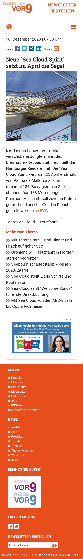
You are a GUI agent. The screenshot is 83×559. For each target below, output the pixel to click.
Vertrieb (16, 427)
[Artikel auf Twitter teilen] (25, 49)
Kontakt (16, 378)
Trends (15, 441)
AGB (13, 401)
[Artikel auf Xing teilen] (32, 49)
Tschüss (16, 446)
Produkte (16, 436)
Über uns (16, 382)
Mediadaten (18, 391)
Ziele (14, 432)
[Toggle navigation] (73, 26)
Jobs (14, 460)
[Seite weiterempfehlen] (56, 49)
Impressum (18, 387)
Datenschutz (19, 396)
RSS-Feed (17, 405)
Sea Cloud (26, 222)
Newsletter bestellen (24, 410)
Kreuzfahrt (47, 222)
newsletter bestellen (62, 7)
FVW (44, 210)
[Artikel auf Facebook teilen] (17, 49)
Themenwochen (21, 450)
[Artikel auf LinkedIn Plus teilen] (39, 49)
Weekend (17, 455)
